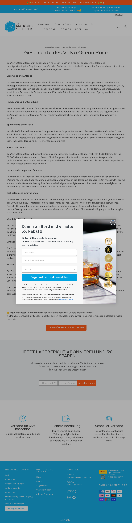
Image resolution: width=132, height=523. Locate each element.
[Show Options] (74, 269)
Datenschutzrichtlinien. (66, 299)
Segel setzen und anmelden (49, 277)
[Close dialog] (113, 222)
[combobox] (48, 269)
